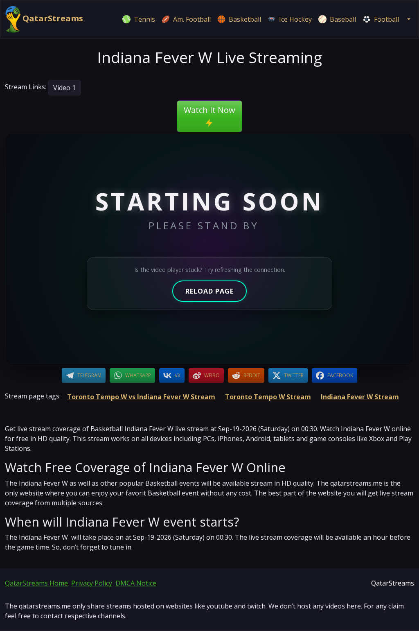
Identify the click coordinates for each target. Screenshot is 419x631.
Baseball (343, 19)
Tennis (144, 19)
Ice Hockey (295, 19)
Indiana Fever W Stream (360, 396)
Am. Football (192, 19)
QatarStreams (51, 18)
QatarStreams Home (36, 583)
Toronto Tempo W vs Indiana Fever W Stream (141, 396)
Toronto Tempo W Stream (268, 396)
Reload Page (209, 291)
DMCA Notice (135, 583)
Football (386, 19)
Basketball (245, 19)
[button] (408, 19)
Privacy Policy (91, 583)
